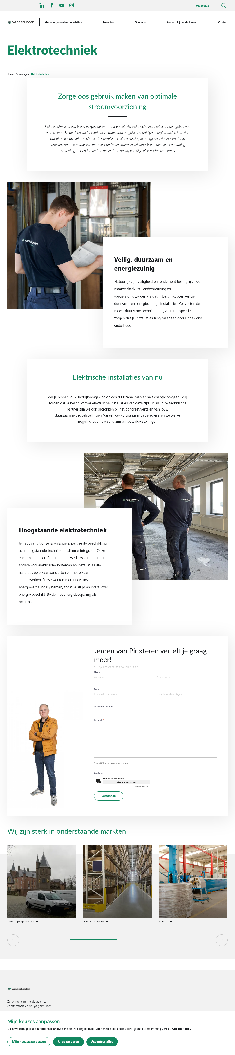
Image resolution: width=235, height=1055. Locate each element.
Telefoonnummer (103, 706)
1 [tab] (46, 939)
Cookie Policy (181, 1028)
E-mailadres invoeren (105, 693)
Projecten (108, 22)
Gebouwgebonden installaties (63, 22)
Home (10, 74)
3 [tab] (141, 939)
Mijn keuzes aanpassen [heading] (33, 1021)
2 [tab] (94, 939)
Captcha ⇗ (142, 786)
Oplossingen (22, 74)
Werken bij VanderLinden (182, 22)
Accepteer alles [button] (102, 1041)
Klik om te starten (126, 782)
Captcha (98, 773)
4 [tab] (189, 939)
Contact (223, 22)
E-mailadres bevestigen (169, 693)
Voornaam (99, 676)
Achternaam (163, 676)
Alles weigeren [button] (68, 1041)
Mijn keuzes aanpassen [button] (29, 1041)
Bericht (99, 720)
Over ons (140, 22)
